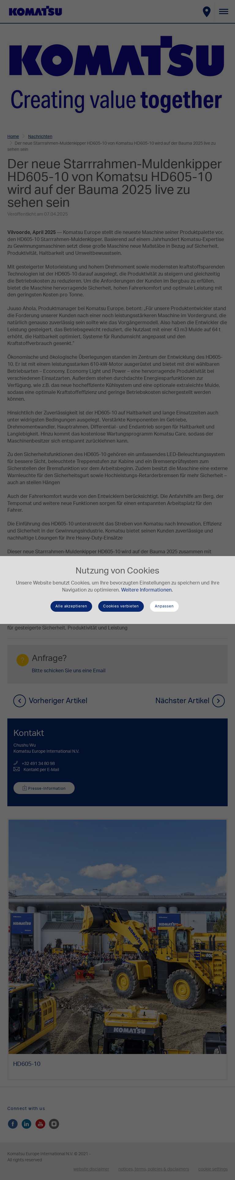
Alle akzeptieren (71, 606)
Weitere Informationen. (147, 590)
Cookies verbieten (121, 606)
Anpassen (164, 606)
